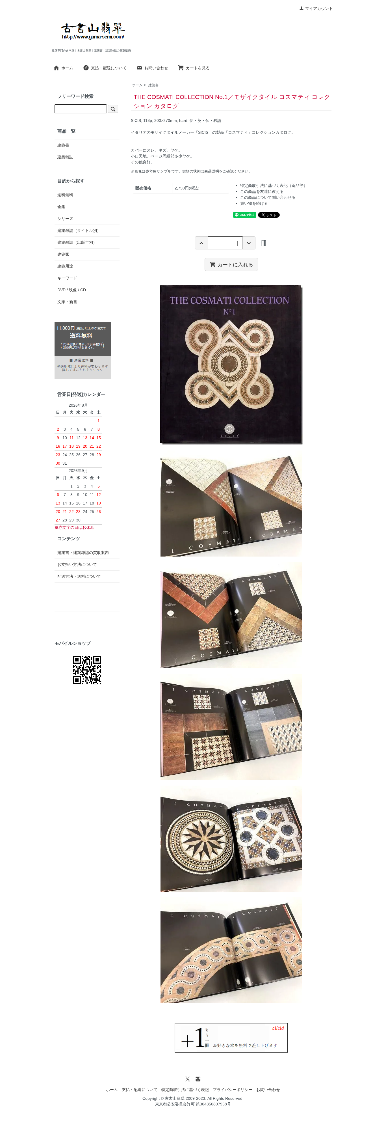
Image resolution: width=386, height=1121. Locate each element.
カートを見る (198, 68)
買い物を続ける (254, 203)
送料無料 (65, 195)
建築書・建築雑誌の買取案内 (83, 552)
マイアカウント (319, 8)
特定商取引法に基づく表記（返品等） (273, 185)
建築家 (63, 254)
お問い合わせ (156, 68)
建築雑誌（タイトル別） (79, 230)
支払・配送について (109, 68)
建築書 (153, 85)
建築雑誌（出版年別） (77, 242)
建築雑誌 (65, 157)
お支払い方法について (77, 564)
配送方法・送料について (79, 576)
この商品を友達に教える (262, 191)
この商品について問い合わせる (268, 197)
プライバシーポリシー (232, 1089)
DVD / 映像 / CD (71, 290)
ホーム (67, 68)
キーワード (67, 278)
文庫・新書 (67, 301)
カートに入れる (235, 264)
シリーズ (65, 218)
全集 (61, 206)
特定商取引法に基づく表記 (185, 1089)
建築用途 (65, 266)
